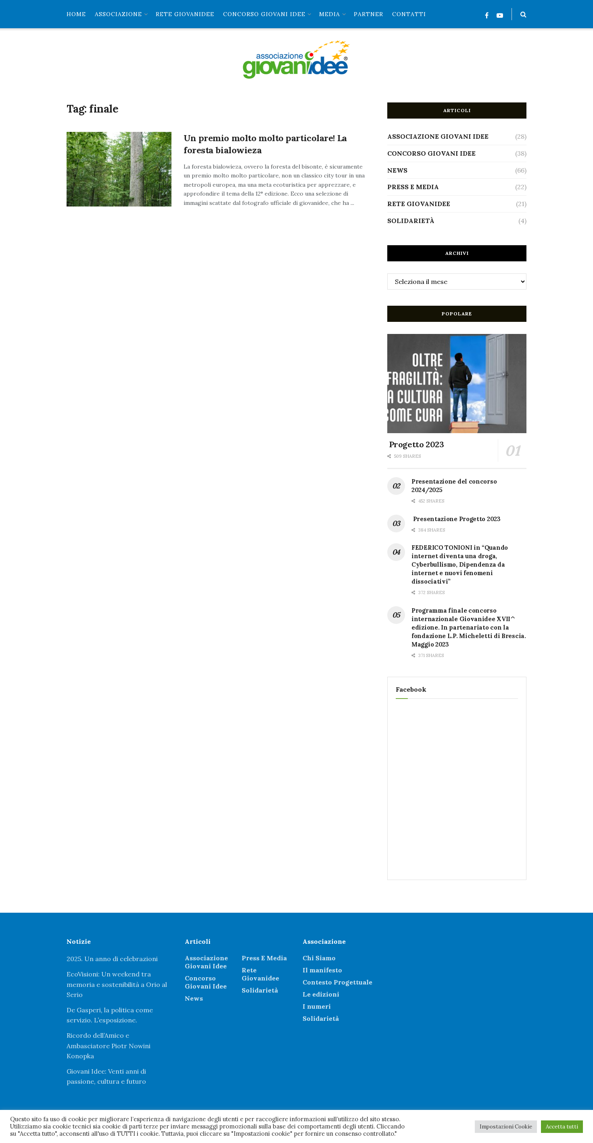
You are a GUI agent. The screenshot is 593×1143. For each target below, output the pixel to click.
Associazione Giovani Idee (438, 136)
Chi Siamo (319, 958)
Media (329, 14)
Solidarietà (410, 221)
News (397, 170)
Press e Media (413, 187)
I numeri (317, 1006)
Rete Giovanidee (418, 204)
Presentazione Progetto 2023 (456, 519)
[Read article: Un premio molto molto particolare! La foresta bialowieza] (119, 169)
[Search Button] (523, 14)
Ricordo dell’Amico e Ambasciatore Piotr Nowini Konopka (108, 1045)
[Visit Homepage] (297, 59)
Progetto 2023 (415, 444)
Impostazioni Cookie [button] (506, 1126)
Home (76, 14)
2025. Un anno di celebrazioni (112, 959)
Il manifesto (322, 970)
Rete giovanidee (185, 14)
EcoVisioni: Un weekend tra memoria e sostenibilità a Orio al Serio (117, 984)
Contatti (409, 14)
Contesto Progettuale (337, 982)
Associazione (118, 14)
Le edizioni (321, 994)
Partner (368, 14)
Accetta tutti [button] (562, 1126)
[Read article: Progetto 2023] (456, 384)
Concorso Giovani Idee (264, 14)
